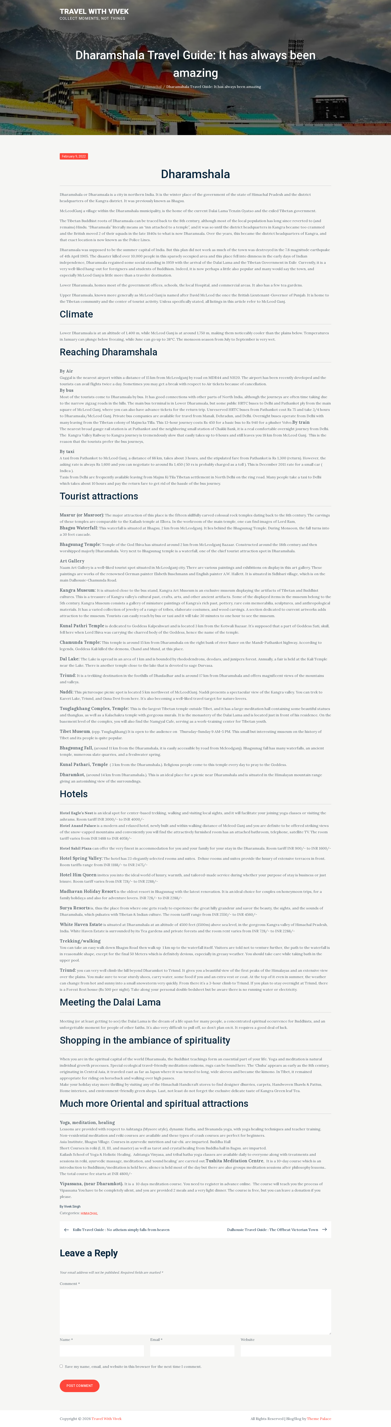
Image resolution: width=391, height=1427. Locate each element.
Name (66, 1339)
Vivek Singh (72, 1206)
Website (248, 1339)
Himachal (89, 1213)
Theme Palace (319, 1418)
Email (156, 1339)
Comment (70, 1283)
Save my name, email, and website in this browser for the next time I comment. (133, 1366)
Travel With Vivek (94, 11)
